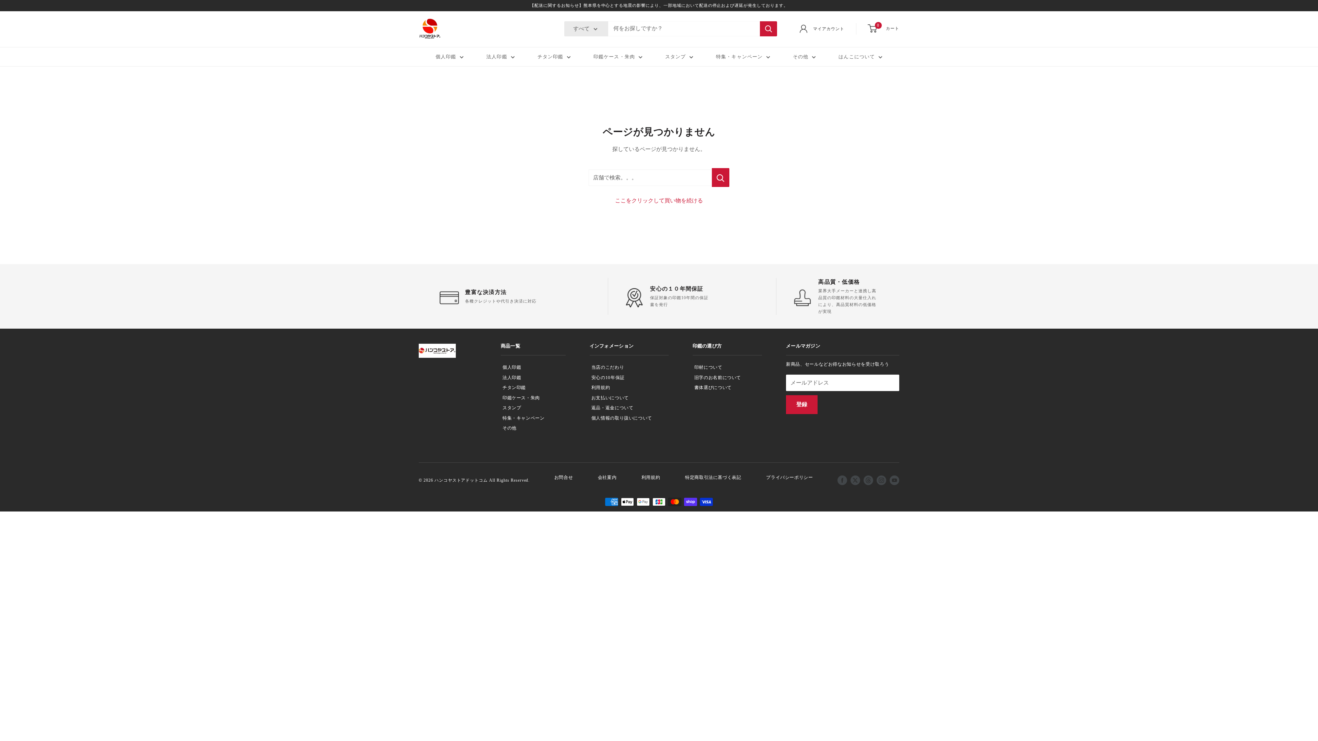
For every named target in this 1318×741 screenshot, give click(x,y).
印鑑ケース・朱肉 (614, 56)
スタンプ (675, 56)
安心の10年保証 (608, 377)
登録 (801, 404)
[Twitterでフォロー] (855, 480)
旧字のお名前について (717, 377)
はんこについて (857, 56)
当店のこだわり (607, 367)
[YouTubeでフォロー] (894, 480)
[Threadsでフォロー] (868, 480)
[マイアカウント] (803, 29)
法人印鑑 (496, 56)
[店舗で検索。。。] (720, 177)
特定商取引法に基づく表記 (713, 477)
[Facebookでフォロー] (842, 480)
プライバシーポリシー (789, 477)
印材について (708, 367)
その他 (800, 56)
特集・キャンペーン (739, 56)
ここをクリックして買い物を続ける (659, 200)
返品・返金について (612, 407)
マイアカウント (828, 28)
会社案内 (607, 477)
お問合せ (563, 477)
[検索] (768, 28)
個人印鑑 (446, 56)
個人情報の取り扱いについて (621, 418)
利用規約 (600, 387)
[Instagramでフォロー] (881, 480)
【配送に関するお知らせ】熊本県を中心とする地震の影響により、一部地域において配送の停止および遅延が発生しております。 (659, 5)
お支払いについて (610, 397)
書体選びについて (713, 387)
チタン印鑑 (550, 56)
